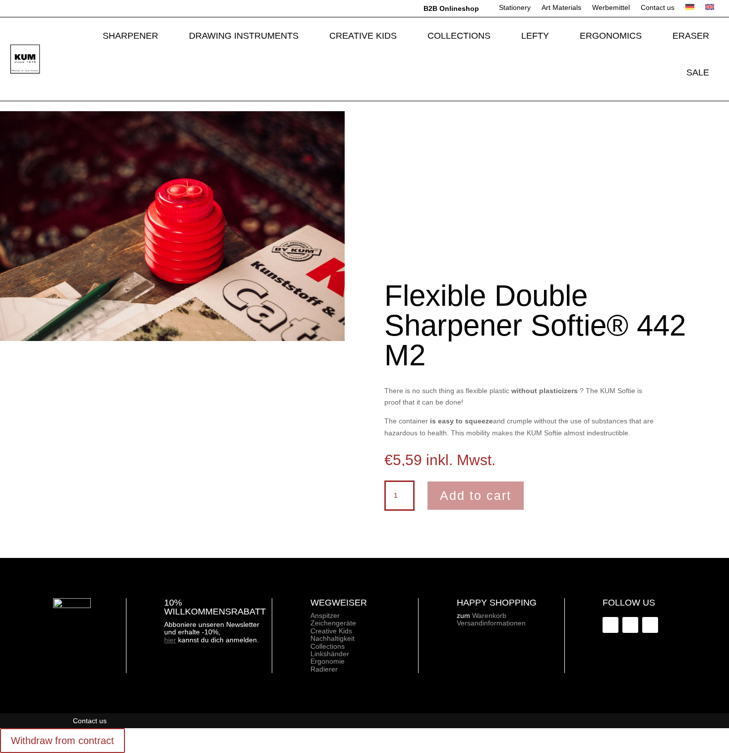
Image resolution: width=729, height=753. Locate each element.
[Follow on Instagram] (610, 625)
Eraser (690, 36)
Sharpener (130, 36)
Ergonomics (611, 36)
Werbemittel (611, 7)
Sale (697, 72)
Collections (458, 36)
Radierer (324, 669)
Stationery (515, 7)
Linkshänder (329, 654)
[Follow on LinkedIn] (630, 625)
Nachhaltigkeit (332, 638)
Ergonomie (327, 661)
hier (170, 640)
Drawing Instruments (244, 36)
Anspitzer (325, 615)
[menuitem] (689, 10)
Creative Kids (363, 36)
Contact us (657, 7)
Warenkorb (489, 615)
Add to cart (475, 495)
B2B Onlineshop (451, 8)
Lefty (535, 36)
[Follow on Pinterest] (650, 625)
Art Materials (561, 7)
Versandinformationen (491, 623)
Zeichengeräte (333, 623)
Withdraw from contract (62, 740)
